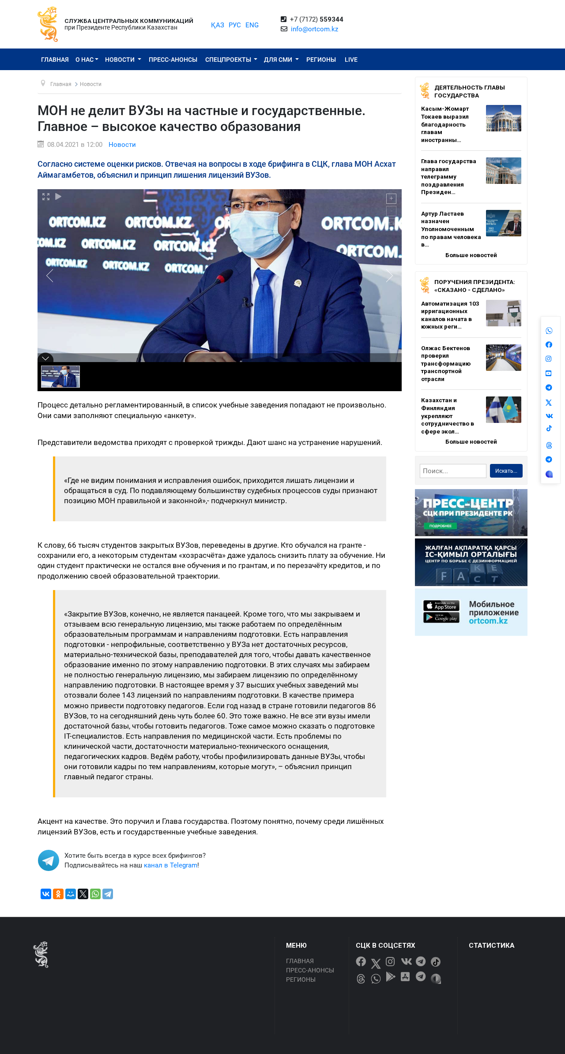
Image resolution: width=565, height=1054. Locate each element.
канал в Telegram (170, 865)
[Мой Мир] (70, 894)
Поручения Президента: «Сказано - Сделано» (474, 285)
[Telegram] (107, 894)
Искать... (506, 471)
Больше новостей (471, 254)
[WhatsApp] (95, 894)
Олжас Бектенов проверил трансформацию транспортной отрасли (446, 363)
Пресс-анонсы (173, 59)
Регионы (321, 59)
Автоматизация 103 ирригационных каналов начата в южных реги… (450, 315)
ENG (252, 25)
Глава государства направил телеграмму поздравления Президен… (448, 176)
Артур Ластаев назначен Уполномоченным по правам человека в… (451, 229)
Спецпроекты (228, 59)
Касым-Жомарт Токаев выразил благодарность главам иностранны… (445, 124)
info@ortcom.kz (314, 29)
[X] (83, 894)
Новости (120, 59)
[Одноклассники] (58, 894)
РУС (235, 25)
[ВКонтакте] (46, 894)
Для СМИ (279, 59)
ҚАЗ (217, 25)
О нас (84, 59)
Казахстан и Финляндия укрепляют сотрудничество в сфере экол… (447, 415)
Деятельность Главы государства (469, 91)
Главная (55, 59)
